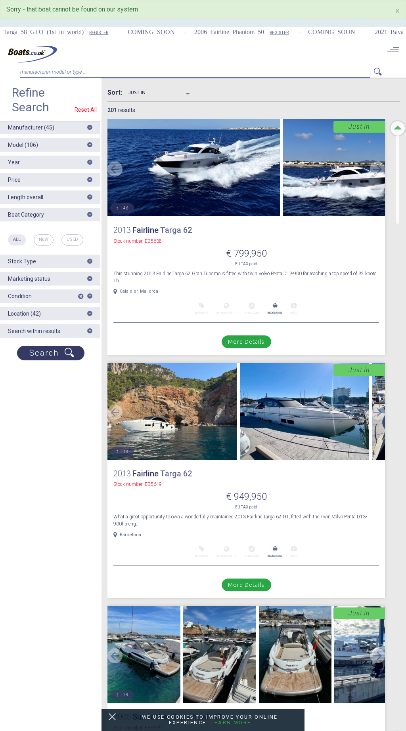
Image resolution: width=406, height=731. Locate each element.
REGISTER (79, 32)
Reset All (86, 109)
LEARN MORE (231, 722)
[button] (50, 127)
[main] (32, 54)
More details (246, 342)
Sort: (117, 92)
